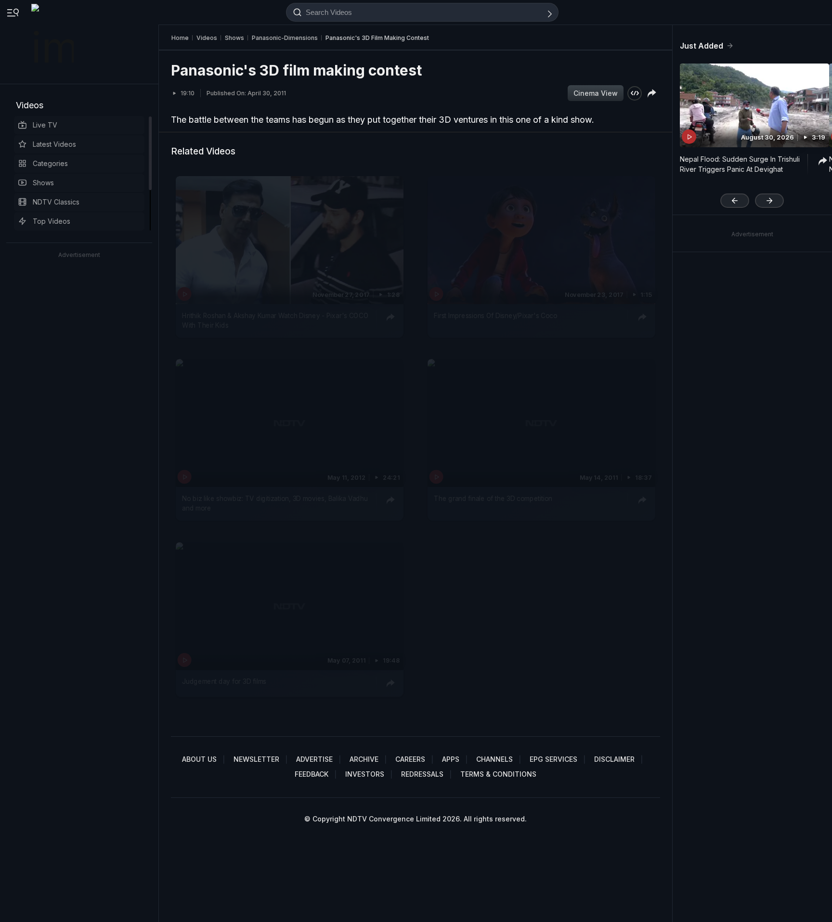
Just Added (701, 46)
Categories (50, 163)
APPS (450, 759)
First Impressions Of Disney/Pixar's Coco (495, 316)
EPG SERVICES (553, 759)
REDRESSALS (422, 774)
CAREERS (410, 759)
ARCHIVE (364, 759)
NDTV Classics (56, 202)
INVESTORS (364, 774)
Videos (29, 105)
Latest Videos (54, 144)
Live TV (45, 125)
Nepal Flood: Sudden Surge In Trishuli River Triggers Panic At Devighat (740, 164)
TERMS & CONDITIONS (498, 774)
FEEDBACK (311, 774)
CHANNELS (494, 759)
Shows (43, 183)
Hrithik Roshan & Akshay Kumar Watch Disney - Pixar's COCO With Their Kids (275, 320)
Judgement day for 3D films (224, 681)
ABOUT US (199, 759)
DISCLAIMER (614, 759)
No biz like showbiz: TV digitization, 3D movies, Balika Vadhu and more (274, 503)
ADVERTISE (314, 759)
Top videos (51, 221)
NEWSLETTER (256, 759)
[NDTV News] (53, 42)
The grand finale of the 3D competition (493, 498)
